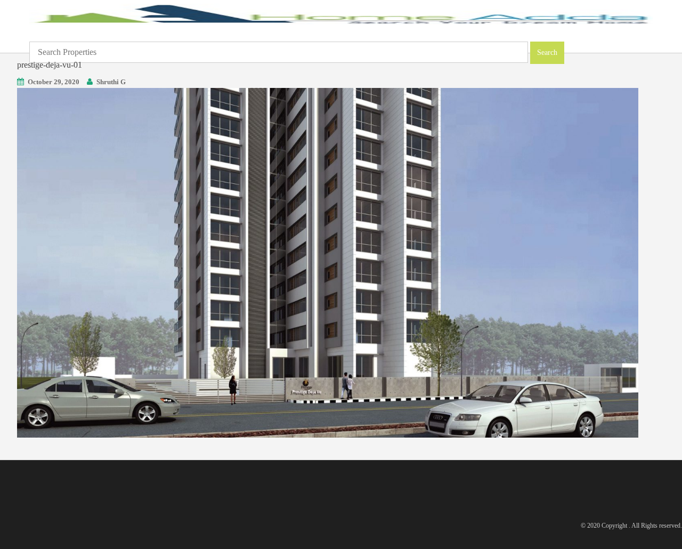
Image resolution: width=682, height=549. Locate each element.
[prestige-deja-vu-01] (327, 262)
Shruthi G (111, 82)
